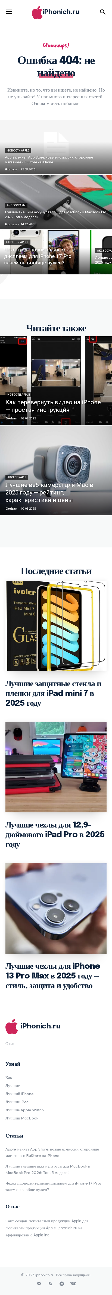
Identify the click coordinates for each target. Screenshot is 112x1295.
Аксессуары (16, 205)
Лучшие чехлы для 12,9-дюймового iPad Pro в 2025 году (55, 835)
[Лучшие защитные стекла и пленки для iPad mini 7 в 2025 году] (56, 626)
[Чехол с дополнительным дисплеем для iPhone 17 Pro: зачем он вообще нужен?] (45, 252)
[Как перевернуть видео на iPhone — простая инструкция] (56, 380)
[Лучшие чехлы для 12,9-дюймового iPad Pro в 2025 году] (56, 767)
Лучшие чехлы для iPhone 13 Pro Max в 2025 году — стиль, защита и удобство (52, 976)
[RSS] (50, 1284)
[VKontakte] (73, 1284)
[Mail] (39, 1284)
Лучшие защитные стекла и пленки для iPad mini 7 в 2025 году (53, 694)
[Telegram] (61, 1284)
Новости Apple (18, 150)
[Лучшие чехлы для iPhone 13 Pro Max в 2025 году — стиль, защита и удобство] (56, 908)
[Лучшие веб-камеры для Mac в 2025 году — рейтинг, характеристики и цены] (56, 470)
